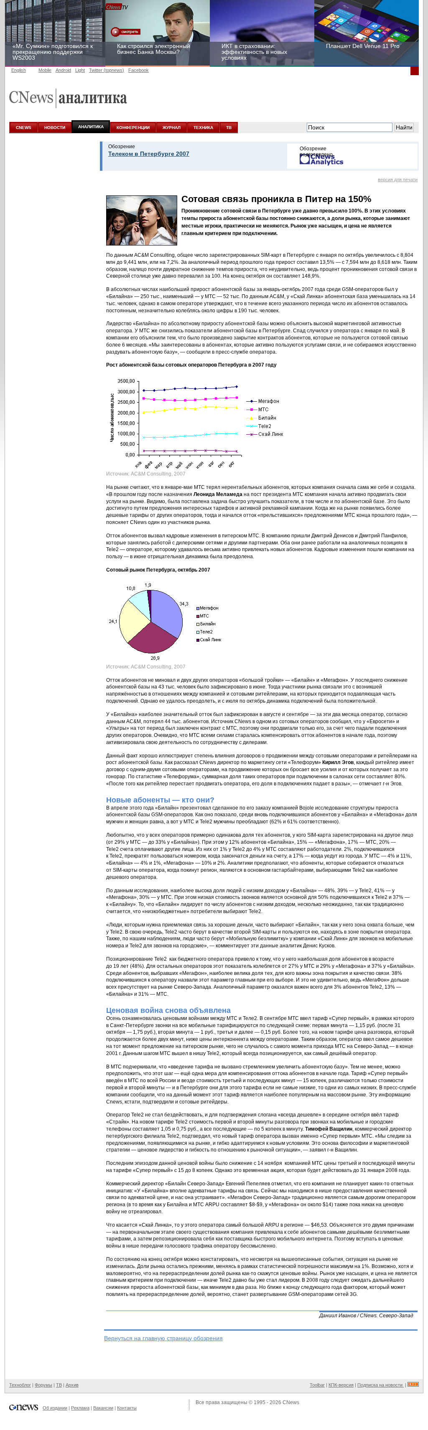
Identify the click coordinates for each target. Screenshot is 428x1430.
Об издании (55, 1407)
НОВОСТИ (54, 127)
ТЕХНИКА (203, 127)
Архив (72, 1384)
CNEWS (23, 127)
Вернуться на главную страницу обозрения (163, 1338)
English (18, 70)
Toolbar (317, 1384)
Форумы (43, 1384)
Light (80, 70)
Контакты (127, 1407)
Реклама (80, 1407)
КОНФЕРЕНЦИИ (133, 127)
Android (63, 70)
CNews (291, 1402)
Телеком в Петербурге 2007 (148, 153)
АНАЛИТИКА (91, 126)
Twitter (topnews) (106, 70)
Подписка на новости (380, 1384)
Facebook (138, 70)
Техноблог (20, 1384)
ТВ (229, 127)
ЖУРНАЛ (172, 127)
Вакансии (103, 1407)
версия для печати (398, 179)
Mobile (44, 70)
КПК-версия (341, 1384)
